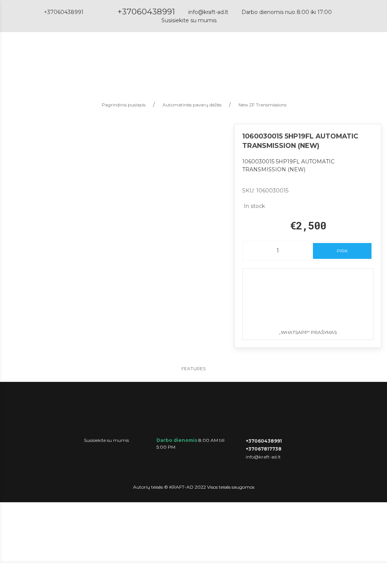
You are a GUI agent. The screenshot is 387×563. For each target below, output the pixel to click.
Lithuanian (337, 59)
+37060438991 (146, 11)
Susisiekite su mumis (189, 20)
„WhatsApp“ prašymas (308, 332)
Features (193, 368)
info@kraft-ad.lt (208, 12)
